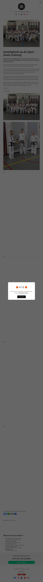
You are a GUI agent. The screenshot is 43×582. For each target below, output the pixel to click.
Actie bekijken (21, 296)
